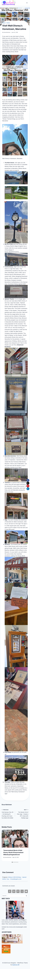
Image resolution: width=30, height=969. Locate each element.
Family (4, 22)
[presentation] (15, 839)
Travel (8, 22)
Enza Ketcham (7, 32)
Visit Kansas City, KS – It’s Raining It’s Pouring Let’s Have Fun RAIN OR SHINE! (7, 814)
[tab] (12, 862)
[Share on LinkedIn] (28, 488)
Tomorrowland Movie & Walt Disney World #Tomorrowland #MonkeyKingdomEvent (13, 852)
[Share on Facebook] (28, 480)
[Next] (26, 845)
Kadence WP (15, 964)
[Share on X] (28, 483)
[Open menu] (27, 3)
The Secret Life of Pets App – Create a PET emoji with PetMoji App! (22, 814)
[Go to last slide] (4, 845)
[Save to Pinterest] (28, 486)
